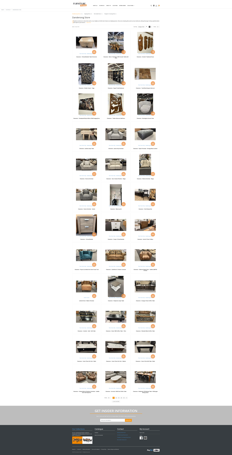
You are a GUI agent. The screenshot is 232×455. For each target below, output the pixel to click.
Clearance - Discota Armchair (86, 178)
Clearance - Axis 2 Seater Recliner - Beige (116, 178)
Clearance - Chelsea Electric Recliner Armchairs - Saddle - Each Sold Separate (86, 392)
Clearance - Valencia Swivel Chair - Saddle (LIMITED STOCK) (145, 270)
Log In (141, 435)
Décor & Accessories (99, 435)
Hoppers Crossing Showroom (124, 437)
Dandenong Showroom (122, 435)
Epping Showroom (121, 432)
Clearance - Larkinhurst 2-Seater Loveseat (116, 269)
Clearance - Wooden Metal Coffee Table (145, 331)
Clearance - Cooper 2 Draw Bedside (116, 239)
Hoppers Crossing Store (109, 13)
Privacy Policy (103, 449)
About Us (74, 449)
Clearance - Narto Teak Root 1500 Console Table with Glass (116, 57)
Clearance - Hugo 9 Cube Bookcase (116, 88)
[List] (151, 27)
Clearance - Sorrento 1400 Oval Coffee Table (116, 391)
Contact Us (79, 449)
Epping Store (87, 13)
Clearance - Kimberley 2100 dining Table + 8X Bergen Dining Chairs (145, 392)
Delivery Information (86, 449)
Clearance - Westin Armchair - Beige (145, 178)
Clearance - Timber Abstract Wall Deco (116, 118)
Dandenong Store (76, 13)
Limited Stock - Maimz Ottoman (86, 300)
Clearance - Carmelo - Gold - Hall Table (87, 331)
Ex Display (8, 9)
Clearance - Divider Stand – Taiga (86, 88)
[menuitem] (122, 5)
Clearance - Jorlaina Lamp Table (86, 148)
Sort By (135, 26)
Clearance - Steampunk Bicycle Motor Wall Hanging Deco (86, 118)
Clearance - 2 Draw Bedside (86, 239)
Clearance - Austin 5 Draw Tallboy (145, 239)
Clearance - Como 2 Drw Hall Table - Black (145, 361)
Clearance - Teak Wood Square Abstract (145, 88)
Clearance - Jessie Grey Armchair (116, 148)
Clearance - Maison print (116, 209)
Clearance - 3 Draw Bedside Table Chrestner (86, 57)
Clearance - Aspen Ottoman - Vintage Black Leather (145, 148)
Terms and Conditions (96, 449)
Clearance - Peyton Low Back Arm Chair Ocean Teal (87, 269)
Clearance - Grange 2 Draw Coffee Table (145, 300)
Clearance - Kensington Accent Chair (145, 118)
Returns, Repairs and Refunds (113, 449)
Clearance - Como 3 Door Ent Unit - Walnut (116, 361)
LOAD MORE (116, 401)
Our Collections (78, 429)
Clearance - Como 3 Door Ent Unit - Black (86, 361)
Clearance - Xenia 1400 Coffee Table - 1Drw (116, 331)
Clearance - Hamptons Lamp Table (116, 300)
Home (2, 9)
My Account (142, 432)
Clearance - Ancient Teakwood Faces (145, 57)
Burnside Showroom (121, 439)
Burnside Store (97, 13)
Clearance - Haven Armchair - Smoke (86, 209)
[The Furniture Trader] (80, 4)
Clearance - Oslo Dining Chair (145, 209)
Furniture (96, 432)
